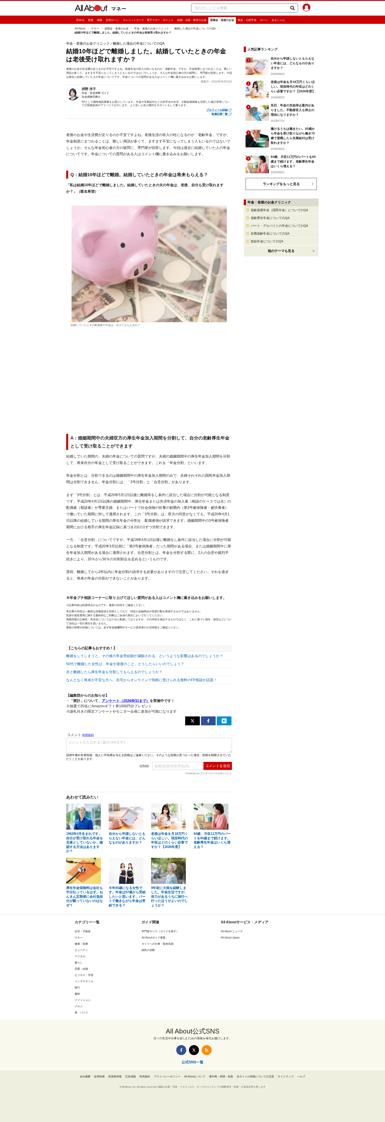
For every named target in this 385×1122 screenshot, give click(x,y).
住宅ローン (112, 20)
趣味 (77, 993)
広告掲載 (130, 1076)
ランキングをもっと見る (281, 184)
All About (80, 28)
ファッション (83, 1000)
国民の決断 (148, 950)
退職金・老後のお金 (222, 20)
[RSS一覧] (207, 1050)
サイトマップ (286, 1076)
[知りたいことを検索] (292, 8)
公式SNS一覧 (192, 1062)
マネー (118, 9)
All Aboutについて (194, 1076)
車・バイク (81, 1012)
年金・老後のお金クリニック (151, 28)
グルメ (79, 1006)
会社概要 (85, 1076)
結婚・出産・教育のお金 (192, 20)
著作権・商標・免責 (221, 1076)
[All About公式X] (194, 1050)
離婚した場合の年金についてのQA (195, 28)
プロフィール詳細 (217, 109)
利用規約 (144, 1076)
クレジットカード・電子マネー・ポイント (148, 20)
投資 (90, 20)
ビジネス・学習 (84, 975)
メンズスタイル (84, 981)
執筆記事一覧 (220, 114)
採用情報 (99, 1076)
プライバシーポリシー (167, 1076)
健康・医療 (81, 943)
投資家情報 (115, 1076)
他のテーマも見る (281, 251)
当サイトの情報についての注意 (255, 1076)
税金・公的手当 (247, 20)
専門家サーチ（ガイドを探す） (160, 931)
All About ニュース (232, 931)
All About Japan (230, 937)
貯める (80, 20)
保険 (99, 20)
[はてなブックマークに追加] (224, 720)
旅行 (77, 987)
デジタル (80, 956)
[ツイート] (192, 720)
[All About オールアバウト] (91, 9)
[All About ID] (306, 8)
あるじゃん (278, 20)
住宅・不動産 (83, 931)
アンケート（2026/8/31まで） (126, 701)
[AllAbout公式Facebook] (181, 1050)
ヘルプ (301, 1076)
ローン (264, 20)
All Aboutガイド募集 (153, 937)
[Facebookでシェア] (208, 720)
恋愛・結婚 (81, 968)
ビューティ (81, 950)
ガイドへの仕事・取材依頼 (157, 943)
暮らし (79, 962)
